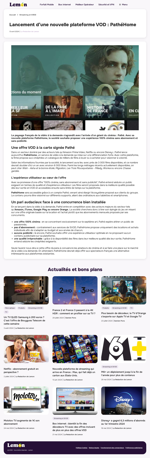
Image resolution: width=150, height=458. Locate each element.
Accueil (12, 15)
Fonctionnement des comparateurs (112, 448)
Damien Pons (70, 318)
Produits (22, 308)
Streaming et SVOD (27, 15)
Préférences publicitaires (134, 448)
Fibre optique (10, 308)
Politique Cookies (81, 448)
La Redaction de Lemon (30, 31)
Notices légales (94, 448)
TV (6, 312)
